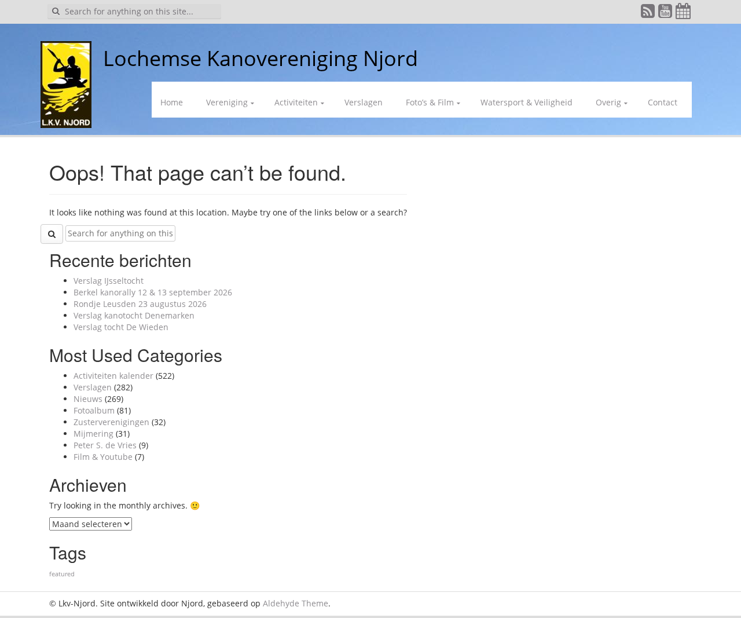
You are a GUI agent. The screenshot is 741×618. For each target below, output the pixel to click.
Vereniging (227, 102)
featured (62, 574)
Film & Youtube (103, 456)
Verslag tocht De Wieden (121, 326)
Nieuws (88, 398)
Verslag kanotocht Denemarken (134, 315)
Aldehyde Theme (295, 603)
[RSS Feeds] (648, 13)
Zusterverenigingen (111, 421)
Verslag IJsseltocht (109, 280)
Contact (662, 102)
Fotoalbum (94, 410)
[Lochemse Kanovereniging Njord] (94, 58)
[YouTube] (665, 13)
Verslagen (363, 102)
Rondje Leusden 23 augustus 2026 (140, 303)
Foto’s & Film (430, 102)
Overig (608, 102)
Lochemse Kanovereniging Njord (260, 58)
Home (171, 102)
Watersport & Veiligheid (526, 102)
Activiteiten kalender (113, 375)
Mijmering (93, 433)
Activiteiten (296, 102)
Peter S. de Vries (105, 445)
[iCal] (684, 13)
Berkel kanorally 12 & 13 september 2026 (153, 292)
